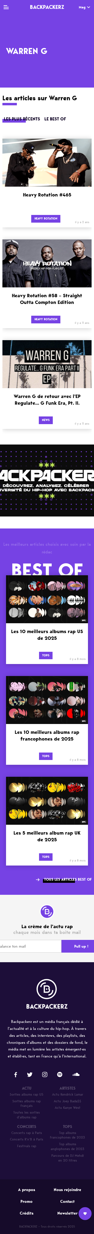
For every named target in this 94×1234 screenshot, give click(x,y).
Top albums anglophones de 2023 (67, 1146)
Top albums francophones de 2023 (67, 1135)
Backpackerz (47, 7)
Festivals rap (26, 1146)
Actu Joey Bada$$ (67, 1101)
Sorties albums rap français (26, 1103)
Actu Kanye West (68, 1107)
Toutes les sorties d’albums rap (26, 1115)
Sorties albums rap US (26, 1094)
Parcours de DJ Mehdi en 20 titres (67, 1158)
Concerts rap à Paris (26, 1133)
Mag (82, 7)
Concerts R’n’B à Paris (26, 1139)
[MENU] (6, 7)
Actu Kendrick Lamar (67, 1094)
